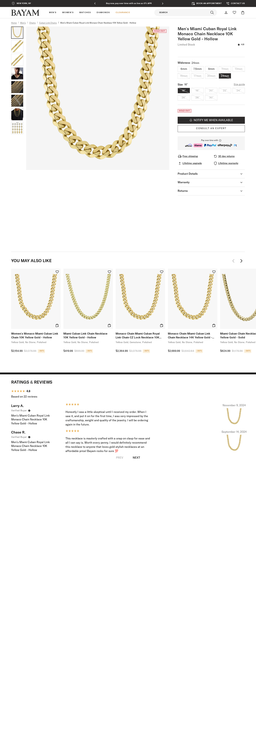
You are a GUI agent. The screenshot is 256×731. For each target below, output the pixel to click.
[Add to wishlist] (57, 272)
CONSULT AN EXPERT (211, 128)
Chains (32, 23)
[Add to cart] (57, 325)
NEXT (136, 457)
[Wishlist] (234, 12)
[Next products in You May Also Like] (241, 260)
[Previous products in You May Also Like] (234, 260)
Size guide (239, 84)
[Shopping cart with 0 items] (243, 12)
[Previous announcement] (95, 3)
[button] (211, 143)
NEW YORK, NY (24, 3)
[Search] (212, 12)
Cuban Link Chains (48, 23)
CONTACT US (238, 3)
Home (14, 23)
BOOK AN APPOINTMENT (209, 3)
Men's (23, 23)
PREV (119, 457)
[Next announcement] (163, 3)
